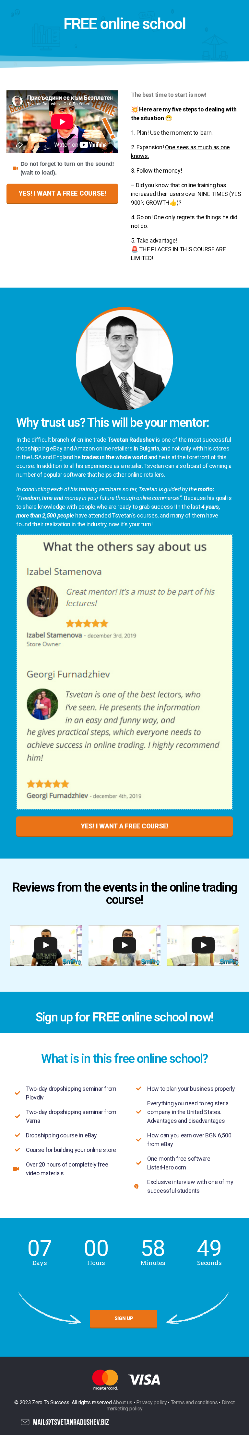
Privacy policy (151, 1402)
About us (122, 1402)
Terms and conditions (194, 1402)
